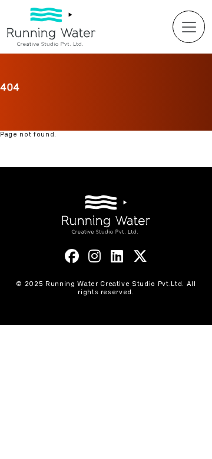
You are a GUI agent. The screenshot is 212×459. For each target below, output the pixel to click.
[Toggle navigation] (189, 27)
